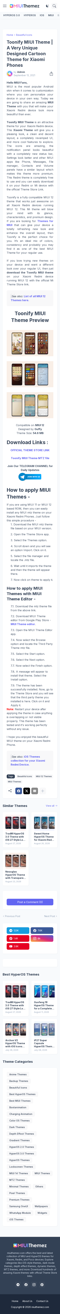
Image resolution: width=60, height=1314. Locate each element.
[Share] (50, 74)
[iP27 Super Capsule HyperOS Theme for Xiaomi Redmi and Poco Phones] (44, 1029)
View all (50, 805)
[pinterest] (42, 1285)
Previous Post (12, 916)
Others (39, 1186)
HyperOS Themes (19, 1160)
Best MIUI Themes (19, 1100)
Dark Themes (17, 1127)
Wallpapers (41, 1206)
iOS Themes (16, 1219)
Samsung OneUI (18, 1206)
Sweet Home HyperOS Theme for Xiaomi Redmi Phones (44, 837)
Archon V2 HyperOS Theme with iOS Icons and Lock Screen (15, 1043)
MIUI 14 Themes (18, 1173)
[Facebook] (18, 791)
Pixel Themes (17, 1193)
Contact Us (42, 1301)
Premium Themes (19, 1199)
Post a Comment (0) (30, 902)
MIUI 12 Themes (44, 776)
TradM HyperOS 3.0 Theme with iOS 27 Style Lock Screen (15, 837)
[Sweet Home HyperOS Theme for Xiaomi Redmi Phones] (44, 823)
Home (10, 34)
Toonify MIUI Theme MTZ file (30, 458)
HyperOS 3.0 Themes (21, 1153)
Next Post (49, 916)
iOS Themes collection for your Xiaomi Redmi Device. (28, 760)
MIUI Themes (14, 781)
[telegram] (18, 1285)
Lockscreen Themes (21, 1166)
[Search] (54, 6)
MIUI (51, 15)
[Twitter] (26, 791)
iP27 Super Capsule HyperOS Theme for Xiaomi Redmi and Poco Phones (44, 1043)
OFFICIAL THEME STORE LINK (30, 450)
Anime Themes (18, 1074)
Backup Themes (18, 1081)
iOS (42, 15)
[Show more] (42, 791)
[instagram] (34, 1285)
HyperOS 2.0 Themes (21, 1147)
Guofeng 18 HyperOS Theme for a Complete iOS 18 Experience (44, 1005)
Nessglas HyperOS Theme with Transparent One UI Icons (15, 875)
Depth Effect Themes (21, 1133)
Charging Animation (20, 1114)
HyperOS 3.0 (11, 15)
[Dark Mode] (47, 6)
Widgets (42, 1212)
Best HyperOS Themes (22, 1094)
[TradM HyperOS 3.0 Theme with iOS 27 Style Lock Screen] (15, 823)
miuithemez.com (40, 1307)
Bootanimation (17, 1107)
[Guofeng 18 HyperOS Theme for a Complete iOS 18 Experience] (44, 991)
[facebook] (26, 1285)
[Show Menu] (5, 6)
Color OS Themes (19, 1120)
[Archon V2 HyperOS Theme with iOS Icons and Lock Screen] (15, 1029)
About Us (27, 1301)
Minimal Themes (19, 1186)
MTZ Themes (17, 1179)
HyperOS (30, 15)
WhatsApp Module (20, 1212)
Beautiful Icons (24, 34)
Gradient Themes (19, 1140)
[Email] (34, 791)
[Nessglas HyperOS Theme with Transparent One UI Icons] (15, 861)
